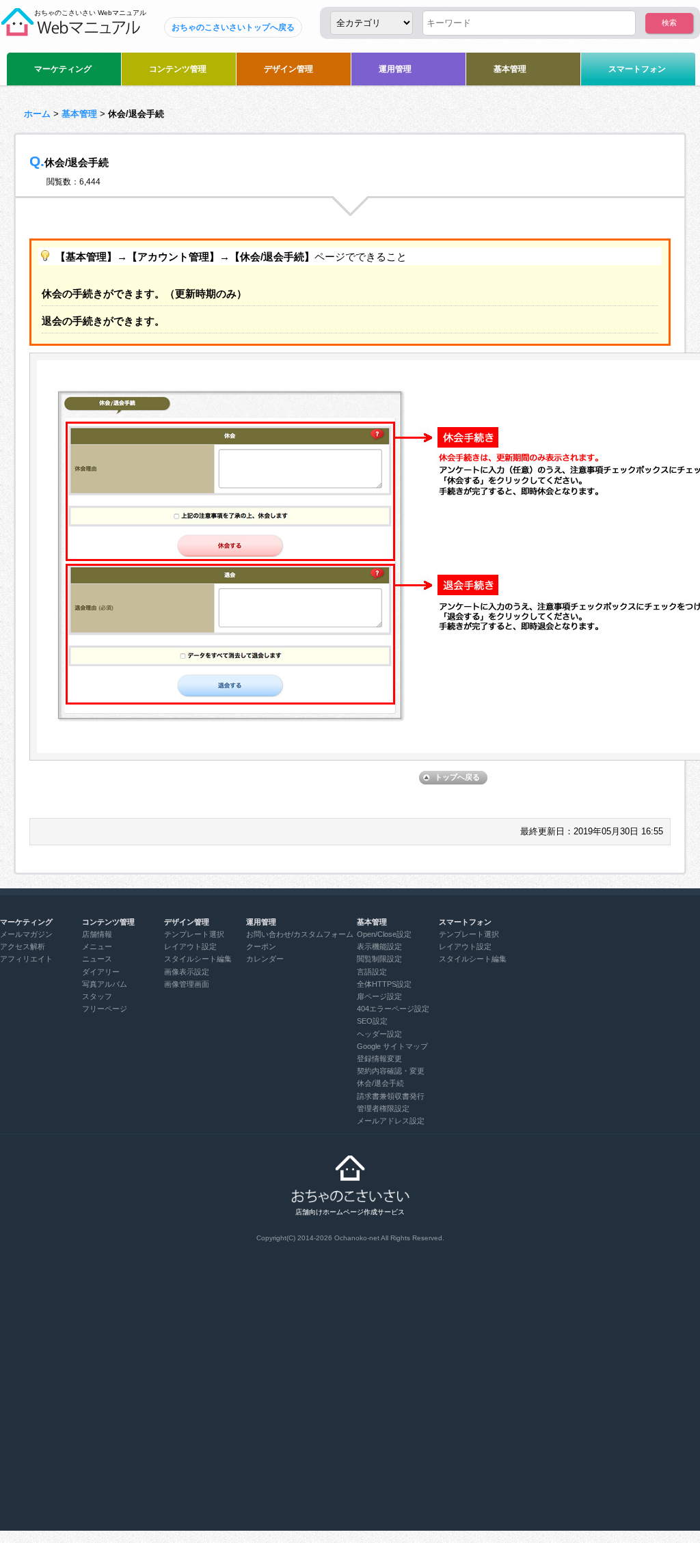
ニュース (97, 959)
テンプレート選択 (194, 934)
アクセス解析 (22, 946)
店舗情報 (97, 934)
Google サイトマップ (392, 1046)
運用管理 (395, 69)
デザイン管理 (288, 69)
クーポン (261, 946)
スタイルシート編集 (198, 959)
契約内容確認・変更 (391, 1071)
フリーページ (104, 1009)
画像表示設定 (186, 972)
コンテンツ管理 (177, 69)
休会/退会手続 (380, 1083)
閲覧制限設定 (379, 959)
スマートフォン (637, 69)
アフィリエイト (26, 959)
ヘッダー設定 (379, 1034)
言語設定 (372, 972)
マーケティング (63, 69)
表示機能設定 (379, 946)
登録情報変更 (379, 1058)
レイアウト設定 (190, 946)
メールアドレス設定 (391, 1121)
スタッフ (97, 996)
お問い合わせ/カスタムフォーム (299, 934)
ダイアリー (101, 972)
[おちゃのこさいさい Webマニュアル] (70, 30)
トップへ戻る (457, 777)
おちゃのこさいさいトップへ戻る (233, 27)
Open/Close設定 (384, 934)
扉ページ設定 (379, 996)
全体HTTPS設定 (384, 984)
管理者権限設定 (383, 1108)
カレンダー (265, 959)
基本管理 (510, 69)
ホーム (37, 114)
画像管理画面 (186, 984)
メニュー (97, 946)
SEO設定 (372, 1021)
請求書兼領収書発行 (391, 1096)
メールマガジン (26, 934)
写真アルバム (104, 984)
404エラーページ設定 (393, 1009)
